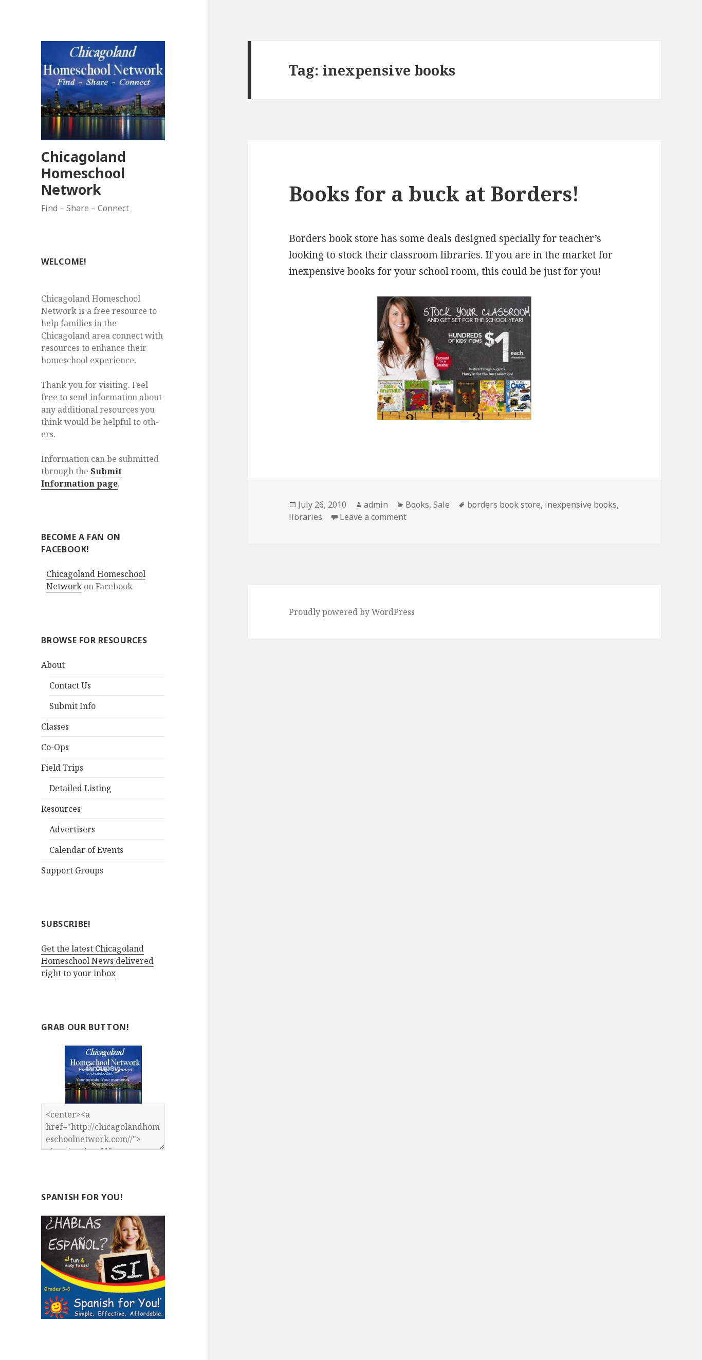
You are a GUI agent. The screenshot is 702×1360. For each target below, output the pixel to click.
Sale (441, 504)
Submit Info (72, 706)
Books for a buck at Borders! (434, 193)
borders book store (504, 504)
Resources (61, 808)
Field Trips (62, 767)
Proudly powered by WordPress (352, 612)
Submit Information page (81, 477)
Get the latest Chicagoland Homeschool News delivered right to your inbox (97, 961)
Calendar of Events (86, 849)
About (53, 664)
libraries (305, 517)
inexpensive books (581, 504)
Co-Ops (55, 747)
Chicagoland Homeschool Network (83, 173)
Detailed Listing (80, 788)
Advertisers (72, 829)
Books (417, 504)
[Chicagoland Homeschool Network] (103, 1073)
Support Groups (72, 870)
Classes (55, 726)
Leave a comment (373, 517)
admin (376, 504)
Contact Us (70, 685)
